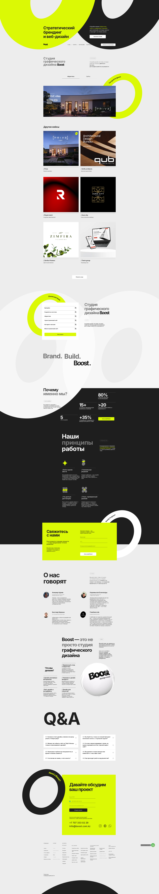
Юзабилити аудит (84, 852)
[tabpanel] (79, 101)
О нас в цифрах (47, 852)
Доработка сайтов (84, 848)
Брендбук (64, 854)
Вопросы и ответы (47, 859)
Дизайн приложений (83, 858)
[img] (153, 845)
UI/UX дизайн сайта (84, 850)
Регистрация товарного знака (112, 854)
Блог (54, 854)
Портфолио (82, 44)
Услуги (75, 44)
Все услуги (60, 334)
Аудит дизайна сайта (84, 854)
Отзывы (45, 857)
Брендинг (64, 850)
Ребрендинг (64, 859)
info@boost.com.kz (79, 826)
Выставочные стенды (102, 849)
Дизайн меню (102, 851)
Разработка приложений (83, 861)
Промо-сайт (74, 855)
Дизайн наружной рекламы (93, 856)
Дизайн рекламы (93, 851)
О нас (69, 44)
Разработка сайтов (75, 848)
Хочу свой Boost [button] (106, 418)
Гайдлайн (64, 863)
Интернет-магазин (75, 853)
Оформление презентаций (92, 849)
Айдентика (64, 852)
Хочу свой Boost (88, 554)
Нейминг (64, 861)
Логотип (63, 848)
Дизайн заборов (112, 848)
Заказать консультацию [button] (108, 44)
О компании (46, 854)
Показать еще (79, 277)
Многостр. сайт (75, 862)
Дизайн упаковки (93, 853)
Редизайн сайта (75, 857)
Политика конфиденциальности (49, 875)
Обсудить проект (78, 810)
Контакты (88, 44)
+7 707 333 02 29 (78, 822)
